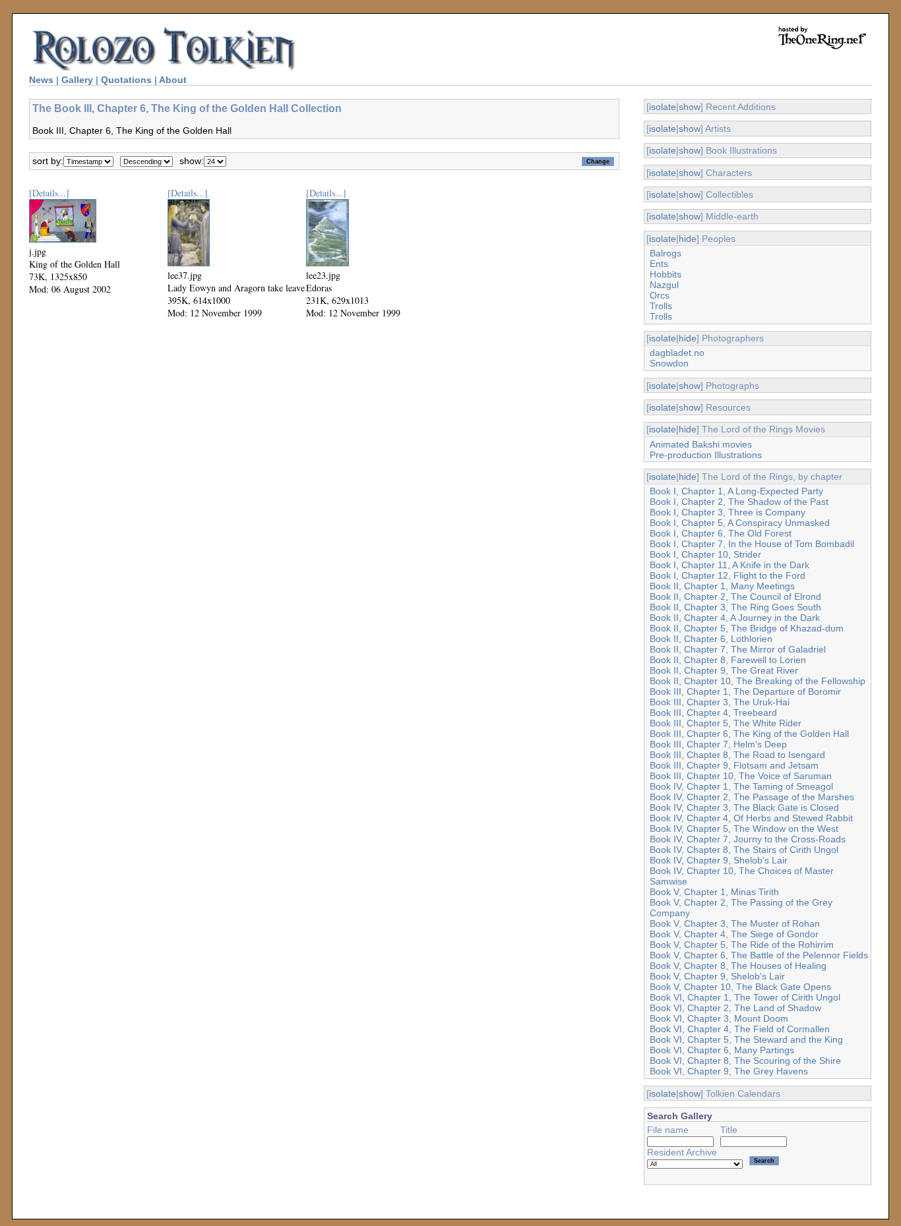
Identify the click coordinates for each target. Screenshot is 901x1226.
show (689, 107)
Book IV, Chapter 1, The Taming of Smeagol (741, 786)
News (41, 79)
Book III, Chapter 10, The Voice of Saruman (741, 776)
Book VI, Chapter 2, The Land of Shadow (735, 1008)
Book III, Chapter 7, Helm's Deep (718, 744)
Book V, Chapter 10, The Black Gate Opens (740, 986)
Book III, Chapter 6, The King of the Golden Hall (749, 733)
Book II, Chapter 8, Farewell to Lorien (728, 660)
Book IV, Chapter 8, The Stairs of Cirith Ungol (744, 849)
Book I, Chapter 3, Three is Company (727, 512)
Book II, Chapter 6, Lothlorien (711, 638)
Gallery (77, 79)
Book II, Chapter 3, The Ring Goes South (735, 607)
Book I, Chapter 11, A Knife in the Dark (729, 565)
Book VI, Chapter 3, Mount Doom (719, 1018)
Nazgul (664, 284)
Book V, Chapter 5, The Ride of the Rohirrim (742, 944)
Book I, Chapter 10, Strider (705, 554)
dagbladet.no (677, 352)
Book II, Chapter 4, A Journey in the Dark (735, 617)
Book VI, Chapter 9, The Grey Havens (729, 1071)
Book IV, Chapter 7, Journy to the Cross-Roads (748, 839)
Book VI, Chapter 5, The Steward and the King (746, 1039)
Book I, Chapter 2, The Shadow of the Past (739, 501)
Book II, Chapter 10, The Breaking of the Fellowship (757, 681)
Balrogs (665, 253)
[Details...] (49, 193)
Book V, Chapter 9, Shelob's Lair (717, 976)
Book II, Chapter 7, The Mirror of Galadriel (738, 649)
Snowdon (669, 363)
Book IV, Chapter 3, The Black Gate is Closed (744, 807)
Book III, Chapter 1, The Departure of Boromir (745, 691)
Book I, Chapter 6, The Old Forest (721, 533)
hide (688, 238)
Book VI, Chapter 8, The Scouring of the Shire (745, 1060)
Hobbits (665, 274)
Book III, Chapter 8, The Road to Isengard (737, 754)
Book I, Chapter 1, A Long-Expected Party (736, 491)
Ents (659, 263)
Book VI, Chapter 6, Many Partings (722, 1050)
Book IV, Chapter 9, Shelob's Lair (719, 860)
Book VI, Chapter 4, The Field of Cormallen (740, 1029)
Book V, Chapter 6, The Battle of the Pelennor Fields (759, 955)
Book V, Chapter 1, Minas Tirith (714, 892)
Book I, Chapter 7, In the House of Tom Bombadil (752, 544)
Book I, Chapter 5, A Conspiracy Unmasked (740, 522)
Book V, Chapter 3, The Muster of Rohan (735, 923)
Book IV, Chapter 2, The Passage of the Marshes (752, 797)
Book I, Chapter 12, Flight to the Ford (727, 575)
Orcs (659, 295)
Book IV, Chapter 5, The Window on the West (744, 828)
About (173, 79)
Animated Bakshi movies (701, 444)
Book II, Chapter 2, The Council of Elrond (735, 596)
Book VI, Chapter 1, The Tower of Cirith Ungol (745, 997)
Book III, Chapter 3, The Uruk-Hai (720, 702)
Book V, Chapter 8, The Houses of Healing (738, 965)
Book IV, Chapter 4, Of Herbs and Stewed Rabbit (751, 818)
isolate (662, 107)
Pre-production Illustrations (706, 455)
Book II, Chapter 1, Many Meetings (722, 586)
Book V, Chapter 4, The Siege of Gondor (734, 934)
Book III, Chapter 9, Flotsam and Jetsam (734, 765)
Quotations (126, 79)
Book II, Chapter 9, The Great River (724, 670)
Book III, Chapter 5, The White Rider (725, 723)
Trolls (661, 306)
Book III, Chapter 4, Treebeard (713, 712)
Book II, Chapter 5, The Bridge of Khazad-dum (747, 628)
